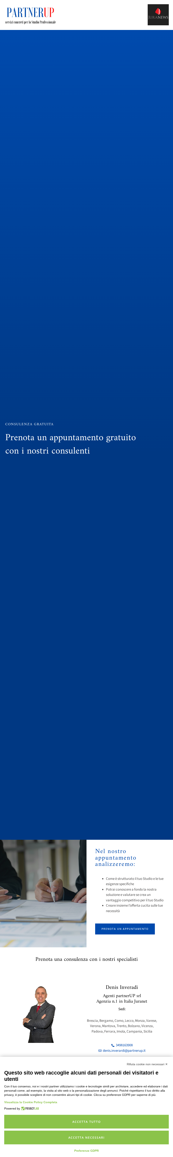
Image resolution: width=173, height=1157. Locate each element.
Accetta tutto (86, 1122)
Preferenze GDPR (86, 1150)
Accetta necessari (86, 1137)
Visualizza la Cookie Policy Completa (30, 1102)
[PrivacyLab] (29, 1108)
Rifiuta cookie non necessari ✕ (147, 1064)
